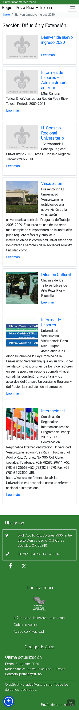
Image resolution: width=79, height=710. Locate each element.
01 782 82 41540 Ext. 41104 (38, 554)
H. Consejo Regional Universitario (52, 133)
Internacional (52, 410)
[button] (8, 701)
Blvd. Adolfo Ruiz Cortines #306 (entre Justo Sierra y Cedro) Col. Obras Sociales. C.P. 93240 (45, 540)
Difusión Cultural (56, 274)
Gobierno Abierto (26, 625)
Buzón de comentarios (57, 705)
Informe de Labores (51, 322)
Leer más (48, 55)
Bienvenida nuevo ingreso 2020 (57, 40)
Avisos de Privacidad (29, 632)
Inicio (6, 14)
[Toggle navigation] (72, 8)
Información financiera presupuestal (39, 618)
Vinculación (51, 183)
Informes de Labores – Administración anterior (54, 80)
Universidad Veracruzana (19, 2)
